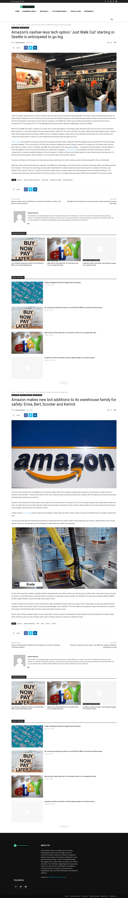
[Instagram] (108, 1)
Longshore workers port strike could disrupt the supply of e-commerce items (69, 357)
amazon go (45, 180)
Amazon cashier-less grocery (32, 180)
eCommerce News (24, 27)
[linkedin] (28, 223)
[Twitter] (111, 1)
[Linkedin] (35, 48)
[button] (111, 19)
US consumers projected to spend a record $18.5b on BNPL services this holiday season (73, 307)
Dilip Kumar (16, 142)
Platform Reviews (94, 896)
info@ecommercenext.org (57, 877)
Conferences (112, 896)
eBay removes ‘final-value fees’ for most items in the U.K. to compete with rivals (70, 332)
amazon (19, 180)
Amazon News (20, 25)
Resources (85, 896)
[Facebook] (105, 1)
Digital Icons (104, 896)
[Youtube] (116, 1)
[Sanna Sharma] (13, 43)
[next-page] (16, 270)
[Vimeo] (113, 1)
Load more (63, 383)
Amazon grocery (67, 180)
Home (13, 25)
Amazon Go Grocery (55, 180)
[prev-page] (13, 270)
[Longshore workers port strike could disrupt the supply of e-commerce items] (99, 249)
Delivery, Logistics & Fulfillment (91, 260)
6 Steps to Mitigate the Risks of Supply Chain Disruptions (62, 282)
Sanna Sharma (20, 42)
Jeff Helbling (70, 150)
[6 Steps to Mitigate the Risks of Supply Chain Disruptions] (27, 293)
